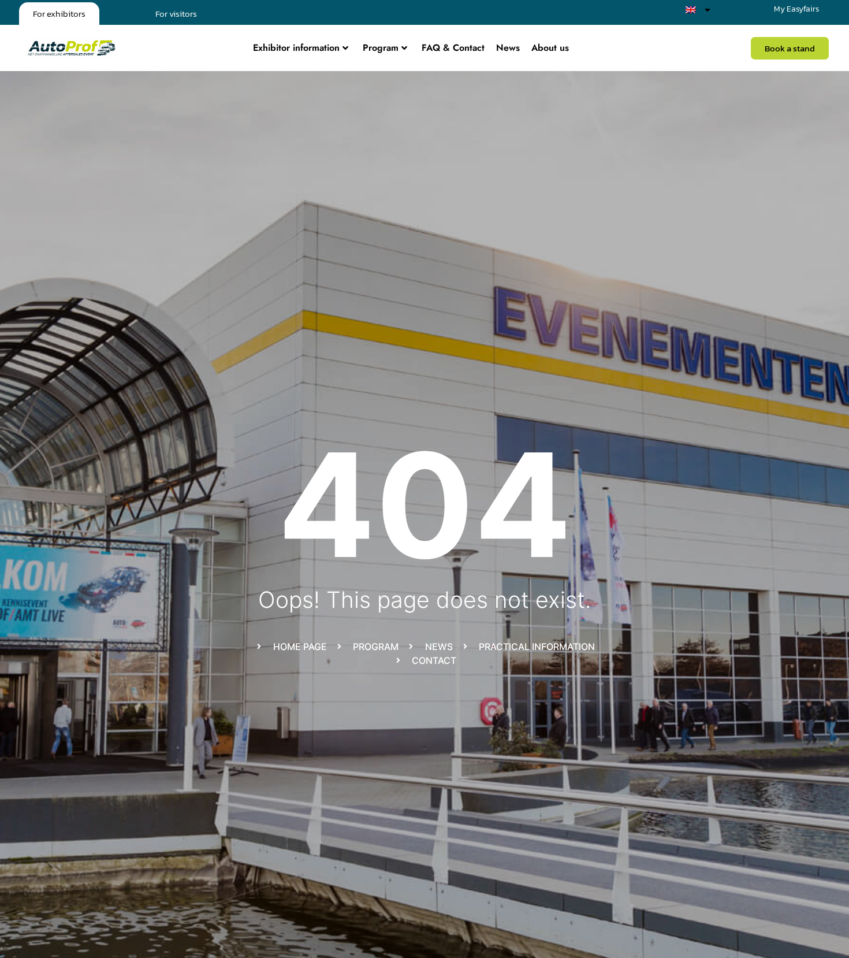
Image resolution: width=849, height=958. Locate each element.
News (508, 47)
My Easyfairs (796, 9)
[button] (790, 48)
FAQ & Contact (453, 47)
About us (550, 47)
